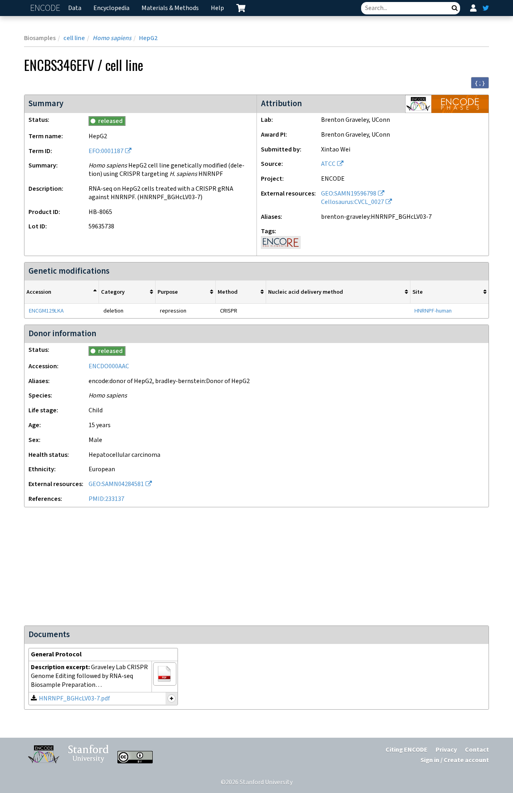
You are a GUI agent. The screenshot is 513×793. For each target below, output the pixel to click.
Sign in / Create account (454, 760)
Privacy (446, 750)
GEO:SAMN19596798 (348, 194)
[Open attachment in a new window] (164, 674)
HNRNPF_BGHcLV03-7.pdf (74, 698)
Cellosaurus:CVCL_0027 (352, 202)
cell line (74, 38)
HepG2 (148, 38)
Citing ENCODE (407, 750)
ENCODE (46, 8)
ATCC (328, 164)
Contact (477, 750)
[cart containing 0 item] (241, 8)
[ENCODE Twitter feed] (486, 8)
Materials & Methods (170, 8)
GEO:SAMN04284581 (116, 484)
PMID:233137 (106, 499)
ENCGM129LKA (46, 311)
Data (74, 8)
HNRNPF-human (433, 311)
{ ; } (480, 83)
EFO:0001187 (106, 151)
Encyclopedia (111, 8)
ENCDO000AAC (109, 366)
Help (217, 8)
